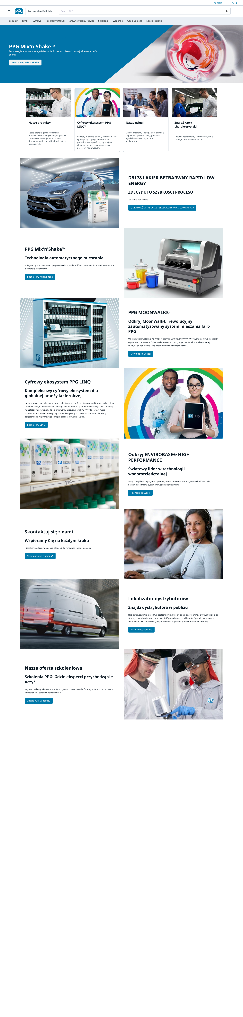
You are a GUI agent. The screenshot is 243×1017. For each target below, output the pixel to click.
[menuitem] (13, 21)
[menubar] (85, 21)
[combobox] (145, 11)
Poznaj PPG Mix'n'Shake (25, 62)
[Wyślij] (227, 11)
